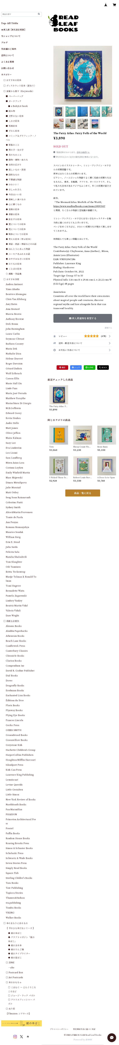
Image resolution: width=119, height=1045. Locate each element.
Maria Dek (11, 348)
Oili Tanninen (13, 567)
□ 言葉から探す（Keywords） (18, 91)
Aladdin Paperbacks (16, 631)
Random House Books (18, 838)
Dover (9, 680)
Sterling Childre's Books (19, 878)
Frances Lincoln (14, 720)
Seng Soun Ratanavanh (18, 497)
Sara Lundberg (14, 458)
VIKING (10, 912)
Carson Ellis (12, 378)
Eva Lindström (13, 448)
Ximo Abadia (13, 289)
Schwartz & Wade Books (19, 858)
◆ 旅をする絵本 (13, 219)
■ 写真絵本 (11, 126)
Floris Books (13, 705)
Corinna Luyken (14, 467)
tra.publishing (13, 903)
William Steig (13, 537)
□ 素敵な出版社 (11, 621)
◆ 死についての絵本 (16, 229)
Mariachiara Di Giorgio (18, 403)
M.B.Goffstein (13, 408)
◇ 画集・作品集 (13, 274)
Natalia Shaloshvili (16, 557)
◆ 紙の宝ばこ (15, 957)
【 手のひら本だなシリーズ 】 (20, 928)
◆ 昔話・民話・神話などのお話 (21, 244)
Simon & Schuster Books (19, 848)
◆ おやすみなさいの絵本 (18, 259)
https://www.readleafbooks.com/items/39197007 (79, 206)
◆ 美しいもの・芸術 (16, 169)
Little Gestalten (14, 789)
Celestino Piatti (14, 502)
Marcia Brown (13, 314)
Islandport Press (14, 765)
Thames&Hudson (15, 898)
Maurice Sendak (14, 532)
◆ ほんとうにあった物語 (18, 249)
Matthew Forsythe (16, 398)
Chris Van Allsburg (16, 299)
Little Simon (12, 794)
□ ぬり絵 (10, 1008)
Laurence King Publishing (20, 775)
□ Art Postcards (14, 977)
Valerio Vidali (13, 610)
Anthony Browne (15, 319)
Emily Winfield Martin (18, 472)
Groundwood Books (17, 735)
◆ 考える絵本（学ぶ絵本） (19, 239)
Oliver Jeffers (13, 433)
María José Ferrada (16, 393)
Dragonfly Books (15, 685)
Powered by (80, 1040)
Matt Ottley (12, 492)
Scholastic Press (15, 853)
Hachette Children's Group (20, 750)
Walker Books (13, 917)
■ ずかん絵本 (12, 131)
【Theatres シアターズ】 (18, 1013)
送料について (7, 55)
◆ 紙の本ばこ (15, 933)
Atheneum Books (15, 636)
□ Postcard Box (14, 972)
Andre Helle (12, 423)
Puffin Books (13, 833)
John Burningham (15, 329)
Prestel (9, 828)
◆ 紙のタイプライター (19, 953)
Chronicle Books (15, 656)
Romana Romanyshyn (17, 527)
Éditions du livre (15, 700)
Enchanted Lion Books (18, 695)
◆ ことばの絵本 (13, 269)
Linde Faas (11, 388)
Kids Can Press (14, 770)
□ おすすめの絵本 (12, 80)
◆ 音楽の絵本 (12, 209)
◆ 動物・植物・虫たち (17, 159)
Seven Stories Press (16, 863)
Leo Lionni (11, 453)
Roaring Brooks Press (17, 843)
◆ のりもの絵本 (13, 264)
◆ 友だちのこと (13, 155)
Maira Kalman (13, 438)
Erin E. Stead (13, 542)
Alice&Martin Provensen (19, 512)
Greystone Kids (14, 745)
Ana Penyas (12, 522)
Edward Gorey (14, 413)
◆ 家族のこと (12, 145)
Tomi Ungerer (13, 586)
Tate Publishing (14, 888)
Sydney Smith (13, 507)
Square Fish (12, 873)
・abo (11, 967)
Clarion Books (13, 660)
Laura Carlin (13, 334)
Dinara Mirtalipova (16, 482)
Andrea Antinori (14, 284)
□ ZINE (10, 962)
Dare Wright (12, 615)
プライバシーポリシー (59, 1029)
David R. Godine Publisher (20, 670)
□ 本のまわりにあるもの (15, 923)
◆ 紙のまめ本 (15, 945)
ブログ (4, 42)
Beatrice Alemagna (16, 294)
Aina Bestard (13, 309)
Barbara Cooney (15, 344)
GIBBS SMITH (13, 730)
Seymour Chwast (15, 339)
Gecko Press (12, 725)
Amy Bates (11, 304)
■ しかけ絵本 (12, 121)
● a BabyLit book (18, 106)
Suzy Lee (11, 443)
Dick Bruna (12, 324)
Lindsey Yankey (14, 600)
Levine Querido (14, 784)
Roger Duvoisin (14, 363)
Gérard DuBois (14, 368)
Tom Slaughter (14, 562)
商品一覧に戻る (82, 493)
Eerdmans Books (15, 690)
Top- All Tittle (9, 23)
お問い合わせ (7, 68)
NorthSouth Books (16, 804)
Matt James (12, 428)
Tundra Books (13, 907)
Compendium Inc (15, 665)
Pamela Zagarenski (16, 595)
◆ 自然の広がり (13, 164)
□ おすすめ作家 (11, 279)
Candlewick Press (15, 646)
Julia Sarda (12, 547)
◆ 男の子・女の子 (15, 150)
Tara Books (12, 883)
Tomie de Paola (14, 517)
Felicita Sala (12, 552)
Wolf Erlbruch (14, 373)
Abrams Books (14, 626)
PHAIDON (11, 814)
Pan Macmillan (14, 809)
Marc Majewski (14, 477)
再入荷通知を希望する (84, 318)
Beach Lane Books (16, 641)
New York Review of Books (21, 799)
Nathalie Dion (13, 353)
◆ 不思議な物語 (13, 179)
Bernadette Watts (15, 590)
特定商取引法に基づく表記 (84, 1029)
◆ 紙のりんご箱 (16, 949)
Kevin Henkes (13, 418)
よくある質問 (7, 62)
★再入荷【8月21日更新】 (13, 29)
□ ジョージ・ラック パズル (21, 995)
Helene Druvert (14, 358)
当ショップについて (10, 36)
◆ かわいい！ (12, 184)
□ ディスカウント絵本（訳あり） (19, 85)
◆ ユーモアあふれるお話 (18, 254)
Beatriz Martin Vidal (17, 605)
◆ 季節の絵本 (12, 214)
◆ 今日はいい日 (13, 194)
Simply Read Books (16, 868)
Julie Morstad (13, 487)
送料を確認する (83, 152)
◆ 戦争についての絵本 (17, 234)
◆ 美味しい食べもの (16, 199)
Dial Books (12, 675)
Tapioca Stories (14, 893)
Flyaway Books (14, 710)
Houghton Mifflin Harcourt (21, 760)
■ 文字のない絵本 (15, 116)
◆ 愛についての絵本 (16, 224)
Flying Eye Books (15, 715)
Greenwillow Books (17, 740)
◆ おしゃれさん (13, 189)
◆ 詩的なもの (12, 174)
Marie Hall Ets (14, 383)
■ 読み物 (10, 111)
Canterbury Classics (17, 651)
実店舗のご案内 (8, 49)
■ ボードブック (13, 101)
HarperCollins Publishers (20, 755)
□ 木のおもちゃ (13, 982)
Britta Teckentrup (15, 572)
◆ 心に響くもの (13, 204)
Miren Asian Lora (15, 462)
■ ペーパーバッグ (14, 96)
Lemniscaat (12, 779)
